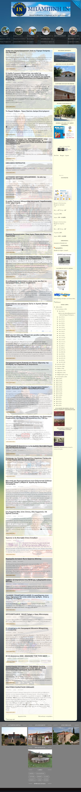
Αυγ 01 (61, 362)
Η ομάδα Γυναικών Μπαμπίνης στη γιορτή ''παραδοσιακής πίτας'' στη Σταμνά (29, 202)
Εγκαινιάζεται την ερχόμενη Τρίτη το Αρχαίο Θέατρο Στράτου (27, 304)
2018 (57, 393)
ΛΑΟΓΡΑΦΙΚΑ (32, 776)
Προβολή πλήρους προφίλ (61, 250)
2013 (57, 403)
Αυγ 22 (61, 319)
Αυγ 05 (61, 354)
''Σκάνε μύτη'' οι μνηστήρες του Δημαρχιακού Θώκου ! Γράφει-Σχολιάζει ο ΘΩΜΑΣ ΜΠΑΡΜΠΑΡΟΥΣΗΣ (27, 388)
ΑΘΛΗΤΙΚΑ (31, 773)
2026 (57, 307)
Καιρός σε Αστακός (59, 205)
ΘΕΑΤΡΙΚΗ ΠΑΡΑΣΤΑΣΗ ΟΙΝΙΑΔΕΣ (20, 687)
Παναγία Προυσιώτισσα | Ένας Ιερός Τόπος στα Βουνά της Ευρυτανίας (28, 235)
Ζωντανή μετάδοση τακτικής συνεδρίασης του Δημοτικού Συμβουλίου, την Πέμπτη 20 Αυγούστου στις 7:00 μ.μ (28, 417)
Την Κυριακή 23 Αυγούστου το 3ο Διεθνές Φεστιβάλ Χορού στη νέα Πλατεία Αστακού (29, 447)
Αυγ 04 (61, 356)
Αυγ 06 (61, 352)
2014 (57, 401)
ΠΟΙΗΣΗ (39, 780)
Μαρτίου (60, 372)
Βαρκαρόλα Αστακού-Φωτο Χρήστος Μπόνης (23, 559)
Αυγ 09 (61, 346)
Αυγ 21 (61, 321)
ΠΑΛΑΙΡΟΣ (46, 776)
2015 (57, 399)
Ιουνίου (59, 366)
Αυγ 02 (61, 360)
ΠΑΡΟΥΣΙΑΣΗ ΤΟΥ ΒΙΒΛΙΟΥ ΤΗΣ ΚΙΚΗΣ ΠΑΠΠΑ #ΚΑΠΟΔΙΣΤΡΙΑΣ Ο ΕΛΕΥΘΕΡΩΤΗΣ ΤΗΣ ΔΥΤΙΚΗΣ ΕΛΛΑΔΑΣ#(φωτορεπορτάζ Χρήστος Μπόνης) (26, 668)
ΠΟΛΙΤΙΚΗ (46, 780)
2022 (57, 385)
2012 (57, 405)
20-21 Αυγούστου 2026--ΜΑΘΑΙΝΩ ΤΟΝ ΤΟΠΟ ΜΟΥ (26, 656)
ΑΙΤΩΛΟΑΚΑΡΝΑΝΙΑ (40, 773)
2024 (57, 381)
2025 (57, 378)
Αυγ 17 (61, 329)
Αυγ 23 (61, 317)
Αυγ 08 (61, 348)
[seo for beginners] (10, 719)
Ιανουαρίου (60, 376)
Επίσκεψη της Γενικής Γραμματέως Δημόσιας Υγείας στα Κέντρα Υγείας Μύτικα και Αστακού (28, 459)
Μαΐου (59, 368)
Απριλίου (60, 370)
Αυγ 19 (61, 325)
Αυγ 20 (61, 323)
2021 (57, 387)
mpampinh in (58, 248)
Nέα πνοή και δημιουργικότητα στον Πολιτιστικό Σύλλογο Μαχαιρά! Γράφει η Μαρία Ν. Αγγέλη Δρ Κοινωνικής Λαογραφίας (29, 482)
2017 (57, 395)
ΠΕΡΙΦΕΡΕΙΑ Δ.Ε (32, 780)
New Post (56, 155)
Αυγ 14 (61, 335)
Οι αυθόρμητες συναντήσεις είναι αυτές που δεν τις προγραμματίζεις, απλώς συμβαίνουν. (26, 282)
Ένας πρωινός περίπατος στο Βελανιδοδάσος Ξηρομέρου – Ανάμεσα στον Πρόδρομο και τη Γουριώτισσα (29, 258)
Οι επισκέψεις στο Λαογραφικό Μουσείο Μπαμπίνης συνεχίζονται (27, 629)
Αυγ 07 (61, 350)
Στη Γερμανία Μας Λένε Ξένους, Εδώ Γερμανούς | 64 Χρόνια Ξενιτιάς (26, 512)
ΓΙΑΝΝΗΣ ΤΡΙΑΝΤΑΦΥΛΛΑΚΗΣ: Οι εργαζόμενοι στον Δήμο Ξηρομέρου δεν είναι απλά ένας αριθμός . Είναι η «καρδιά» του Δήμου (27, 597)
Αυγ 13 (61, 337)
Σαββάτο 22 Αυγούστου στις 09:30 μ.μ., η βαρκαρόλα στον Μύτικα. (28, 580)
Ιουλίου (59, 364)
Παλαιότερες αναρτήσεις (45, 716)
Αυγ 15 (61, 333)
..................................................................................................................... (17, 791)
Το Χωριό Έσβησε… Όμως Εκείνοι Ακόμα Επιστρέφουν (33, 38)
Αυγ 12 (61, 339)
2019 (57, 391)
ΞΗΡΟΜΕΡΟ (39, 776)
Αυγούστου (60, 309)
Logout (67, 155)
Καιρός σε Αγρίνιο (59, 223)
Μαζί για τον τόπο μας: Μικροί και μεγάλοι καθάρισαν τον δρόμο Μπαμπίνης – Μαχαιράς (29, 336)
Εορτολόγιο (61, 175)
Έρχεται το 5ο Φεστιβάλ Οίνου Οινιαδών (21, 538)
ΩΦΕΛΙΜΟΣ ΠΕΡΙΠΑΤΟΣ (60, 35)
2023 (57, 383)
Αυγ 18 (61, 327)
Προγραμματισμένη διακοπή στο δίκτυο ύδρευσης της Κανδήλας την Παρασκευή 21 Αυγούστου (27, 363)
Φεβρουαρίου (61, 374)
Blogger (62, 155)
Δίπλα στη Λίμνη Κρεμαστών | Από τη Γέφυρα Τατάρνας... (67, 314)
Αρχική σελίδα (22, 716)
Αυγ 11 (61, 341)
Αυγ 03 (61, 358)
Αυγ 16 (61, 331)
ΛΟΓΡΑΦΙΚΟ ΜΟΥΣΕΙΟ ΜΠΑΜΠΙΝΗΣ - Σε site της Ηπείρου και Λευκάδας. (74, 38)
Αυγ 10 (61, 344)
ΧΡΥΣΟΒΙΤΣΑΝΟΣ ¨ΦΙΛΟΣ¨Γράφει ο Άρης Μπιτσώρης (27, 614)
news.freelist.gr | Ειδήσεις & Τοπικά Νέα (64, 298)
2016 (57, 397)
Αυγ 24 (61, 311)
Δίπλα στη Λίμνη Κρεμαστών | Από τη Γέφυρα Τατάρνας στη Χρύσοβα (28, 51)
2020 (57, 389)
